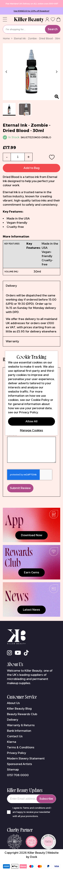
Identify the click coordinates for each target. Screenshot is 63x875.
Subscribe (46, 798)
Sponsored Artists (19, 764)
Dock (33, 857)
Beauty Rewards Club (22, 714)
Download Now (31, 535)
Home (6, 38)
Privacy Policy (16, 753)
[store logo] (29, 19)
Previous (7, 72)
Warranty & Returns (21, 725)
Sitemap (13, 769)
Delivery (12, 719)
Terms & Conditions (20, 747)
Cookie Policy (40, 400)
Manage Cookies (31, 430)
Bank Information (19, 730)
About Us (13, 703)
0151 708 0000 (18, 775)
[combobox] (31, 29)
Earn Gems (31, 572)
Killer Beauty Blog (19, 708)
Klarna (11, 742)
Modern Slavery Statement (26, 758)
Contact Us (15, 736)
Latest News (31, 609)
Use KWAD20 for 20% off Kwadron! (31, 11)
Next (56, 72)
